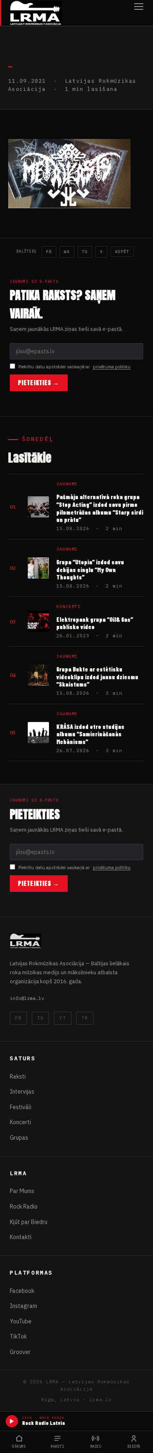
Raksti (18, 1076)
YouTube (20, 1321)
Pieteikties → (39, 383)
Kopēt (122, 251)
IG (40, 1018)
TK (85, 1018)
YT (62, 1018)
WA (67, 251)
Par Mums (22, 1191)
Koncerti (20, 1122)
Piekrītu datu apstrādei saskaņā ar (74, 367)
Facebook (22, 1290)
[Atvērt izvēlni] (138, 13)
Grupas (19, 1137)
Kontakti (20, 1237)
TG (85, 251)
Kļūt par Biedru (28, 1222)
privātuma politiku (112, 367)
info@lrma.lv (27, 998)
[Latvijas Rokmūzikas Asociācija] (36, 13)
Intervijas (22, 1091)
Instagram (23, 1306)
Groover (20, 1352)
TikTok (18, 1336)
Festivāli (20, 1107)
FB (49, 251)
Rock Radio (24, 1206)
